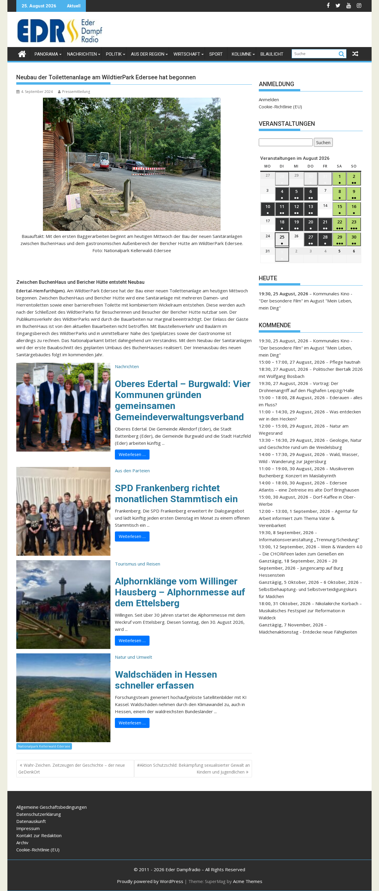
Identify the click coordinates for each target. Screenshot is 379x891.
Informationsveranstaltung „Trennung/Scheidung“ (309, 539)
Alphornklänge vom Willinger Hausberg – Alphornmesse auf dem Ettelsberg (180, 592)
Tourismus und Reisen (137, 564)
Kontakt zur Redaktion (39, 835)
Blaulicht (272, 54)
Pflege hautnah (345, 362)
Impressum (28, 828)
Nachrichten (82, 54)
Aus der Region (147, 54)
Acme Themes (247, 881)
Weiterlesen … (132, 454)
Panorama (46, 54)
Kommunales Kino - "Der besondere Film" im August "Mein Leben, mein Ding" (305, 301)
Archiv (22, 842)
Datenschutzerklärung (38, 814)
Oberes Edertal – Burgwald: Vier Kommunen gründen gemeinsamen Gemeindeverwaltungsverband (182, 400)
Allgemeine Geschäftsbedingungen (51, 807)
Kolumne (241, 54)
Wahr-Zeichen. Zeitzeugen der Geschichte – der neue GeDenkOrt (71, 768)
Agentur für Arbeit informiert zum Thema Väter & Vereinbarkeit (308, 518)
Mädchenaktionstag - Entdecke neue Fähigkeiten (308, 632)
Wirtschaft (187, 54)
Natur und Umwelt (133, 657)
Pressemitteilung (76, 91)
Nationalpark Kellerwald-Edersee (44, 746)
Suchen (322, 143)
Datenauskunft (31, 821)
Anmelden (269, 99)
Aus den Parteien (132, 470)
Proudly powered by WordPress (150, 881)
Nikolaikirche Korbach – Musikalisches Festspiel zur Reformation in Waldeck (310, 610)
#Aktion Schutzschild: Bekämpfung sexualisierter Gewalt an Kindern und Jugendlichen (193, 768)
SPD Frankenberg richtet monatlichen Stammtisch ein (176, 493)
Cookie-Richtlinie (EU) (280, 106)
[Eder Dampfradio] (22, 53)
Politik (114, 54)
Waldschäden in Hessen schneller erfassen (166, 680)
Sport (216, 54)
